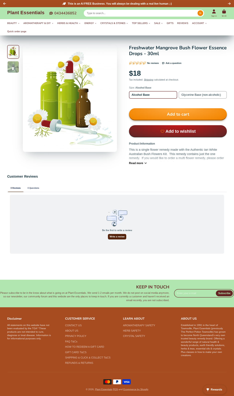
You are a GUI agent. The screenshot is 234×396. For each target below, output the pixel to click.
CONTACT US (73, 325)
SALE (157, 23)
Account (214, 13)
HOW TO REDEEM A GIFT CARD (84, 346)
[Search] (200, 13)
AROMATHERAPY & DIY (37, 23)
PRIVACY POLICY (75, 336)
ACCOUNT (198, 23)
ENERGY (89, 23)
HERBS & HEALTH (67, 23)
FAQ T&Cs (71, 341)
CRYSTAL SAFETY (134, 336)
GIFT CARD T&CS (76, 352)
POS (115, 389)
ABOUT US (71, 330)
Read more (136, 163)
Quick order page (16, 31)
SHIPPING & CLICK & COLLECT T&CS (87, 357)
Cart (224, 13)
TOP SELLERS (140, 23)
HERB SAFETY (132, 330)
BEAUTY (12, 23)
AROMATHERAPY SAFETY (139, 325)
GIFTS (170, 23)
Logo (26, 13)
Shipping (148, 79)
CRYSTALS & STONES (112, 23)
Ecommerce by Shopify (135, 389)
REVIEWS (182, 23)
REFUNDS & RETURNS (79, 362)
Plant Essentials (103, 389)
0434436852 (65, 13)
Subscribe (224, 293)
